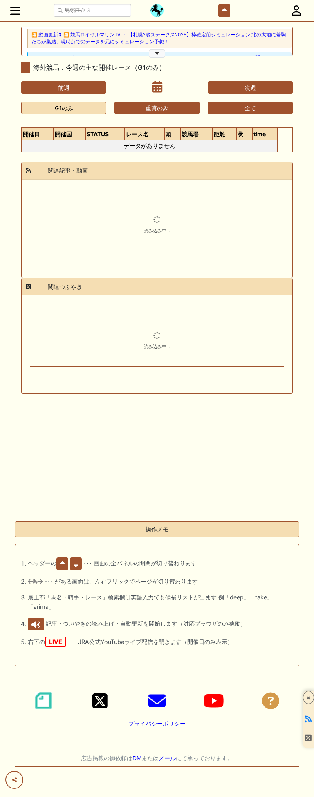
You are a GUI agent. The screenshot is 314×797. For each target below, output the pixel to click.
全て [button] (250, 107)
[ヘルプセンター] (270, 700)
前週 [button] (64, 87)
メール (167, 758)
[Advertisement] (157, 457)
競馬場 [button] (190, 134)
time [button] (259, 134)
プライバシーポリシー (157, 723)
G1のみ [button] (64, 107)
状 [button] (240, 134)
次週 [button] (250, 87)
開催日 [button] (31, 134)
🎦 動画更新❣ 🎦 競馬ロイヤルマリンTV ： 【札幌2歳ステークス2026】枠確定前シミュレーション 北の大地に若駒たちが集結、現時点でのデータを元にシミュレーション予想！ (158, 38)
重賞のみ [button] (157, 107)
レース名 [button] (137, 134)
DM (136, 758)
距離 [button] (219, 134)
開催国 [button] (63, 134)
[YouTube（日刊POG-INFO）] (214, 700)
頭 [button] (168, 134)
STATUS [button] (98, 134)
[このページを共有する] (14, 780)
